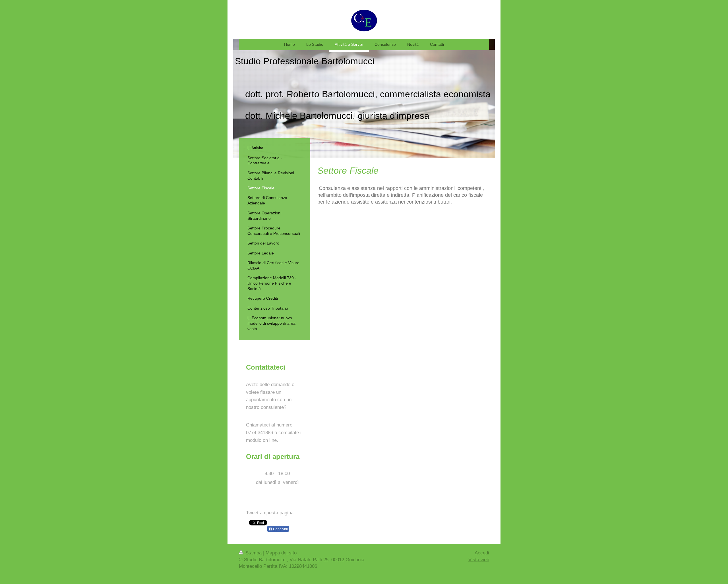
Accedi (482, 553)
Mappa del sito (281, 553)
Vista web (478, 559)
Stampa (253, 553)
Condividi (280, 529)
